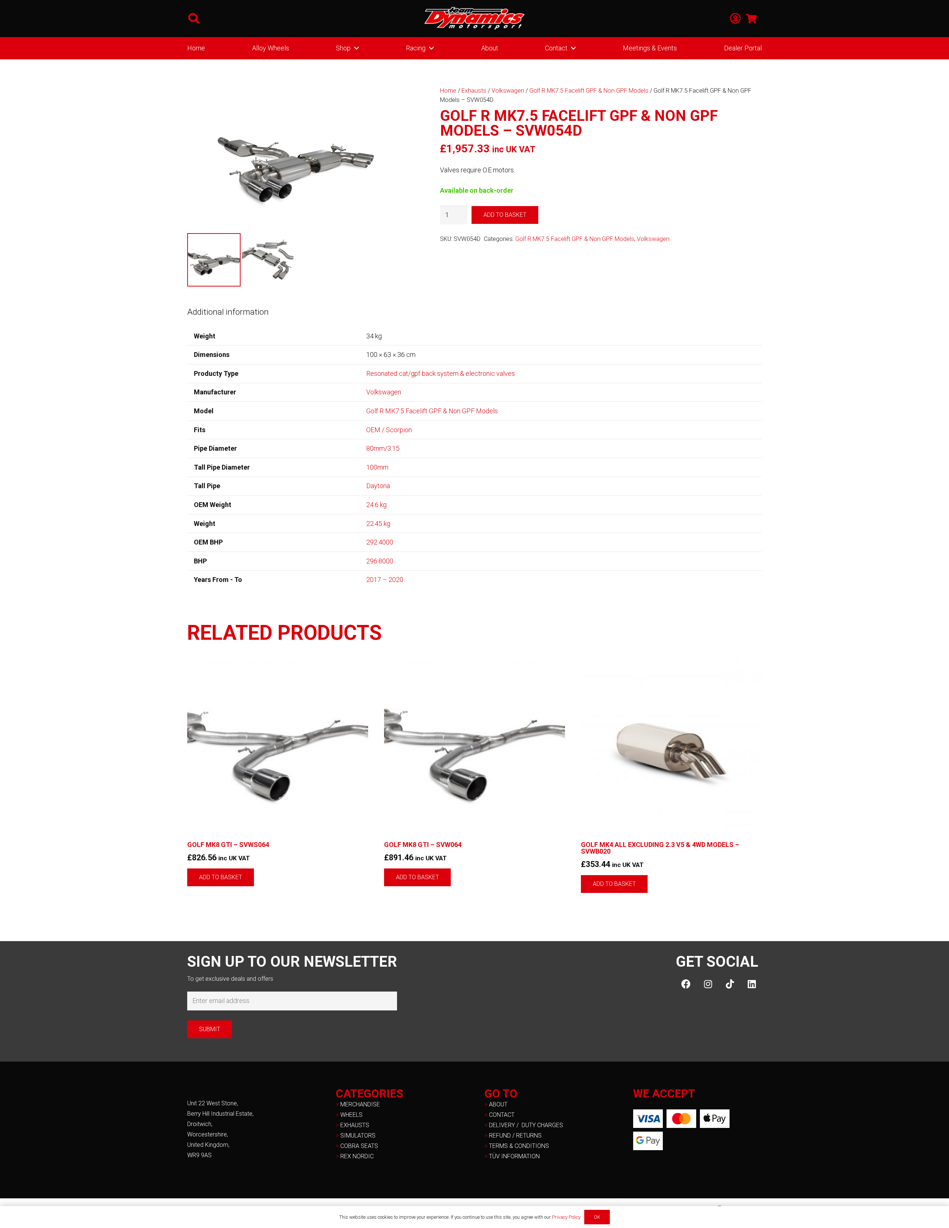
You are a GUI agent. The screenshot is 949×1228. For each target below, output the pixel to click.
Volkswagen (508, 90)
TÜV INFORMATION (514, 1156)
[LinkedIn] (751, 984)
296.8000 (379, 561)
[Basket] (751, 18)
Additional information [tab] (228, 312)
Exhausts (474, 90)
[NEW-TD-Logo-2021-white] (474, 19)
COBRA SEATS (359, 1145)
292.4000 (379, 542)
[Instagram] (708, 984)
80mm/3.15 (383, 448)
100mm (377, 467)
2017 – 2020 (384, 579)
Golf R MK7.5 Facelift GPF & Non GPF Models (588, 90)
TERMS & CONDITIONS (519, 1145)
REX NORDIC (357, 1156)
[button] (194, 18)
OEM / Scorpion (389, 430)
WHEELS (351, 1114)
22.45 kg (378, 523)
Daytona (378, 486)
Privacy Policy (566, 1217)
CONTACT (502, 1114)
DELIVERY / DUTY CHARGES (526, 1125)
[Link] (735, 18)
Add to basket (504, 214)
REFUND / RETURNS (515, 1135)
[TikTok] (730, 984)
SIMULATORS (358, 1135)
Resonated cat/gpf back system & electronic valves (440, 373)
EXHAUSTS (354, 1125)
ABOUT (498, 1104)
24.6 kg (376, 505)
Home (448, 90)
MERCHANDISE (360, 1104)
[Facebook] (686, 984)
